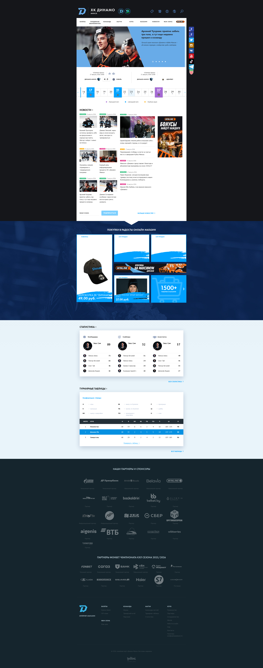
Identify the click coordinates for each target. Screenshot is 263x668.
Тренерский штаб (129, 613)
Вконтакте (191, 50)
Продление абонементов (95, 22)
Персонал (126, 617)
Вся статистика (175, 382)
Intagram (191, 45)
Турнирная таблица (152, 613)
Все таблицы (176, 451)
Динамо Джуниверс (127, 11)
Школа (169, 620)
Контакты (170, 630)
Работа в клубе (172, 624)
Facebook (191, 29)
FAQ (168, 627)
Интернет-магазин (87, 616)
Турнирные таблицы (92, 388)
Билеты (83, 22)
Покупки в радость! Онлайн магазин (131, 229)
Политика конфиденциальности (174, 635)
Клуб (131, 22)
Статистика (87, 326)
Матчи (119, 22)
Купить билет (106, 610)
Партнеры (170, 613)
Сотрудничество (173, 617)
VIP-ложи (104, 613)
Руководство (172, 610)
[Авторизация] (167, 11)
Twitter (191, 39)
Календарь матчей (152, 610)
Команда (107, 22)
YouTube (191, 56)
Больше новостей (145, 213)
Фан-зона (168, 22)
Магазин (143, 22)
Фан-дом (104, 624)
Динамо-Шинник (121, 11)
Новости (156, 22)
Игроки (125, 610)
